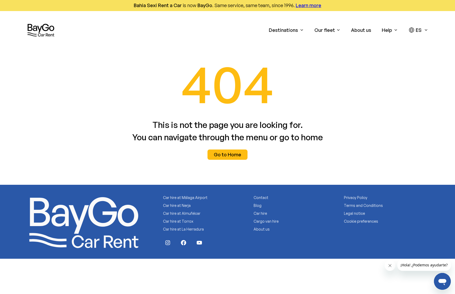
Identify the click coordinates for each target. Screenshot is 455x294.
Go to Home (227, 154)
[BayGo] (41, 30)
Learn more (308, 5)
